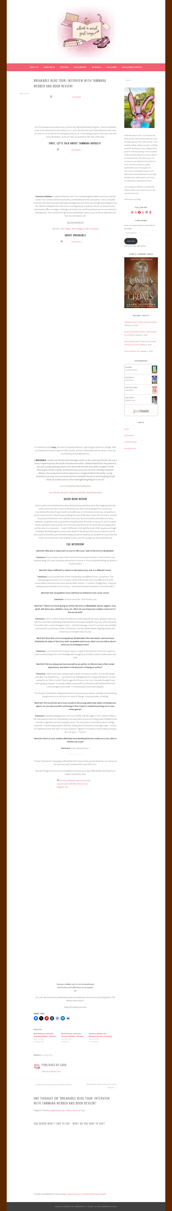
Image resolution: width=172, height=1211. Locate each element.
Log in (126, 429)
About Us (34, 67)
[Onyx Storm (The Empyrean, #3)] (154, 403)
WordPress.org (130, 448)
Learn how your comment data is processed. (86, 1194)
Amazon (64, 492)
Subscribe (131, 241)
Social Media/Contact (132, 67)
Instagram (80, 228)
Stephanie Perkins (132, 370)
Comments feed (130, 442)
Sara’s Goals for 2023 (132, 351)
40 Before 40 (49, 67)
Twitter (67, 228)
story (70, 130)
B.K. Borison (130, 390)
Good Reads (54, 492)
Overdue (128, 367)
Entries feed (128, 435)
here (87, 453)
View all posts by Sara (51, 1071)
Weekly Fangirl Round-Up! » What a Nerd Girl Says (64, 1110)
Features (64, 67)
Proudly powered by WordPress (70, 1206)
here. (94, 764)
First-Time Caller (131, 387)
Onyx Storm (129, 397)
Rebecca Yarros (131, 400)
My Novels (96, 67)
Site (57, 228)
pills (36, 133)
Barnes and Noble (78, 492)
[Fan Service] (154, 383)
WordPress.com (109, 1206)
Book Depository (94, 492)
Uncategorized (46, 1055)
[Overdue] (154, 372)
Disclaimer (112, 67)
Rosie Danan (130, 380)
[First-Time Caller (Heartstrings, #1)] (154, 393)
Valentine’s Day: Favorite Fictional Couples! (140, 322)
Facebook (93, 228)
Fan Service (129, 377)
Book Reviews (80, 67)
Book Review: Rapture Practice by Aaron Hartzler (102, 1086)
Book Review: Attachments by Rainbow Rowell (53, 1085)
